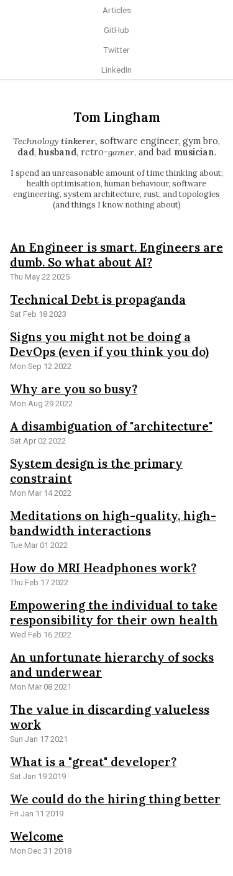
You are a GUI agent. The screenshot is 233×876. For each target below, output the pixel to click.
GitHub (116, 30)
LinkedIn (116, 70)
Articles (117, 10)
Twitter (116, 50)
